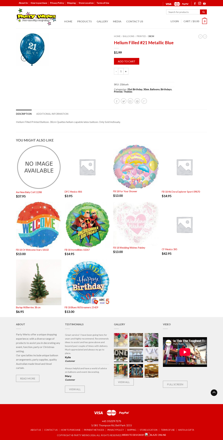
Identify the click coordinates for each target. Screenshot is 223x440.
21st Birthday (134, 89)
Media (117, 21)
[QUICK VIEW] (38, 167)
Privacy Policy (57, 3)
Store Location (86, 3)
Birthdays (166, 89)
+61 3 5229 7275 (111, 421)
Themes (127, 91)
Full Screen (175, 384)
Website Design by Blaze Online (144, 434)
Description (24, 113)
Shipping (71, 3)
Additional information (52, 113)
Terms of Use (102, 3)
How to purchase (39, 3)
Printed (141, 36)
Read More (27, 378)
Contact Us (134, 21)
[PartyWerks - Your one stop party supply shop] (36, 16)
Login (175, 21)
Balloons (128, 36)
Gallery (102, 21)
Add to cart (126, 61)
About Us (23, 3)
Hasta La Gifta (186, 430)
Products (84, 21)
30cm (151, 36)
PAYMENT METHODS (94, 430)
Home (68, 21)
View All (75, 389)
